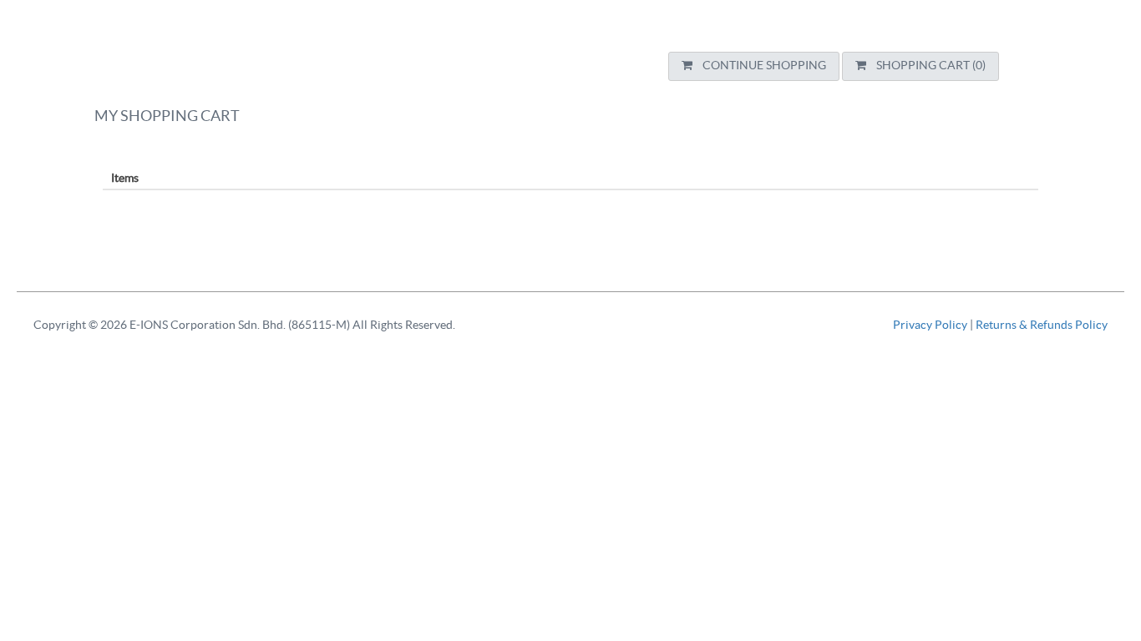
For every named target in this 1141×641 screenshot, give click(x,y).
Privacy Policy (931, 325)
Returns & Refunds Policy (1042, 325)
